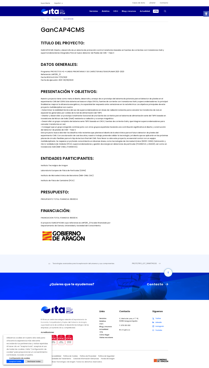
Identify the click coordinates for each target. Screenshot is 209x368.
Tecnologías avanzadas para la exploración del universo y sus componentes (83, 263)
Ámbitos (106, 11)
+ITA (156, 11)
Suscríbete (45, 3)
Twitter (158, 318)
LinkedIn (158, 322)
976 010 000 (125, 325)
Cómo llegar (104, 335)
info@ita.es (125, 330)
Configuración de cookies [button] (19, 358)
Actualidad (145, 11)
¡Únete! (152, 3)
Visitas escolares (106, 337)
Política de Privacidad (88, 356)
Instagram (159, 326)
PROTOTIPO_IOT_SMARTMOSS (144, 263)
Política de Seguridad (106, 356)
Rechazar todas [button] (34, 361)
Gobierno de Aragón (79, 322)
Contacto (164, 3)
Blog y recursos (129, 11)
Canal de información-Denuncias (86, 359)
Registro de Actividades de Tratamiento (56, 359)
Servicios (93, 11)
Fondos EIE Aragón (108, 359)
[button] (206, 14)
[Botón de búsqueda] (165, 11)
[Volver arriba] (168, 273)
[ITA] (53, 14)
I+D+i (115, 11)
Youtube (158, 330)
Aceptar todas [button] (15, 361)
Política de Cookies (70, 356)
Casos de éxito (138, 3)
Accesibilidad (56, 356)
